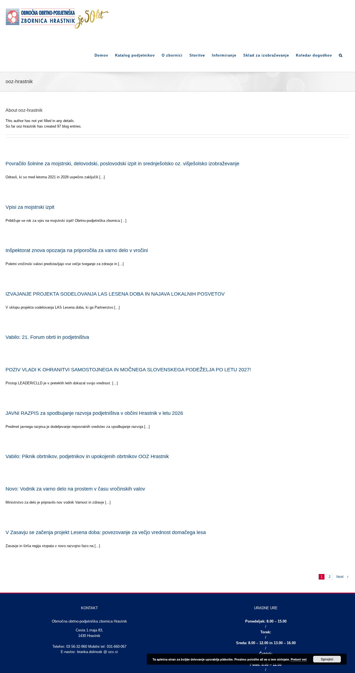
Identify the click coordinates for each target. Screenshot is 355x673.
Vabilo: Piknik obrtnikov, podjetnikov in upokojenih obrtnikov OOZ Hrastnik (87, 456)
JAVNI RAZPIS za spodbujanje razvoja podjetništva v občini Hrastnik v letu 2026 (94, 413)
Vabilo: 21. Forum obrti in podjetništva (47, 337)
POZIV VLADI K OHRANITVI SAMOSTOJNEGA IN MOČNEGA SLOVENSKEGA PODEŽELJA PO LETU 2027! (128, 369)
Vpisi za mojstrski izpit (30, 207)
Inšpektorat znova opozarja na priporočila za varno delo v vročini (77, 250)
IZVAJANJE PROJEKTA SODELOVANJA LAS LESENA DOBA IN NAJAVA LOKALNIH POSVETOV (115, 294)
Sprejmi (327, 659)
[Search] (341, 55)
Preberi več (299, 659)
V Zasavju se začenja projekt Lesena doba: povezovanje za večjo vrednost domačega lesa (106, 532)
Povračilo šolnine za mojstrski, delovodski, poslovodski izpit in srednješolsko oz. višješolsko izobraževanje (122, 163)
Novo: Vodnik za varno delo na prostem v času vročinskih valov (75, 489)
